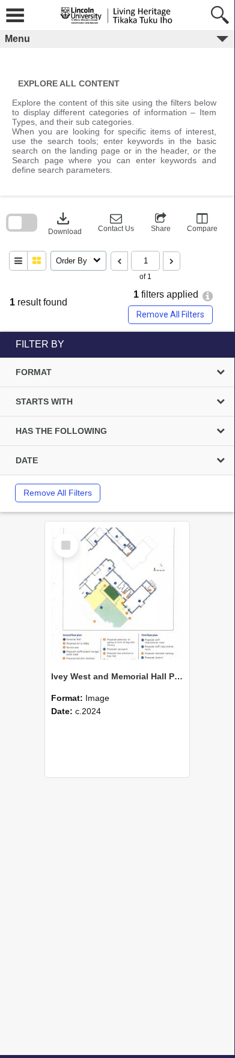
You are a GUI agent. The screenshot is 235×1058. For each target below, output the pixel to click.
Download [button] (65, 222)
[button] (116, 222)
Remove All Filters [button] (170, 314)
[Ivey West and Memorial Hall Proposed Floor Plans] (117, 593)
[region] (117, 422)
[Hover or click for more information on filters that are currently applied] (208, 296)
